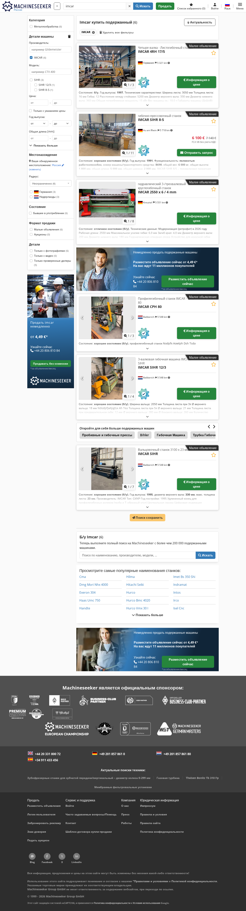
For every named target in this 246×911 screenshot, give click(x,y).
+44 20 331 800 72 (48, 754)
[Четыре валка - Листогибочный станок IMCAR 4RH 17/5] (107, 67)
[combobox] (50, 183)
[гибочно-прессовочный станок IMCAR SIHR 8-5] (107, 135)
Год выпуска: (37, 117)
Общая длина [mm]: (42, 131)
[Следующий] (132, 66)
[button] (240, 6)
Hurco (130, 592)
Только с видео (45, 255)
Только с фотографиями (51, 250)
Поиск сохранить (149, 517)
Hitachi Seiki (135, 585)
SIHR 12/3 (47, 85)
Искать (144, 6)
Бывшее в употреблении (50, 213)
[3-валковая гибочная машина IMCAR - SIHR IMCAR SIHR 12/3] (107, 378)
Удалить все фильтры (118, 32)
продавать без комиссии (50, 363)
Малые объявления (48, 229)
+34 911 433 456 (46, 760)
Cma (82, 577)
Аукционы (42, 234)
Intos (177, 592)
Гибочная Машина (171, 435)
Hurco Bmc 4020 (138, 600)
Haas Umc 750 (89, 600)
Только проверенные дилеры (52, 263)
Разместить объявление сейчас (188, 281)
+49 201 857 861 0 (112, 754)
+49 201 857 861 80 (177, 754)
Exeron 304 (87, 592)
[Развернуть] (147, 105)
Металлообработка (48, 26)
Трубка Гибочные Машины (214, 435)
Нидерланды (49, 197)
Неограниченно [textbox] (44, 183)
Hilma (130, 577)
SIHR (39, 80)
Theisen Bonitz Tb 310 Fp (202, 778)
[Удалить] (129, 6)
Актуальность (200, 22)
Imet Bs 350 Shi (184, 577)
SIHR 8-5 (46, 90)
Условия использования (146, 903)
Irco (176, 600)
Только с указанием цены (49, 111)
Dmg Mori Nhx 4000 (93, 585)
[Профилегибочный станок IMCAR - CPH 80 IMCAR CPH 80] (107, 318)
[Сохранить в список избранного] (213, 52)
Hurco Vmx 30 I (137, 608)
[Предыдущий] (82, 66)
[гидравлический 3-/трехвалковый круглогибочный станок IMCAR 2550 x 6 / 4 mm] (107, 203)
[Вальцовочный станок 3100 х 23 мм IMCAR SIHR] (107, 469)
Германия (47, 192)
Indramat (180, 585)
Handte (84, 608)
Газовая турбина (168, 778)
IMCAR (40, 57)
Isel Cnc (178, 608)
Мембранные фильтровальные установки (123, 787)
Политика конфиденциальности (112, 903)
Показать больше (149, 615)
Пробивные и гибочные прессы (107, 435)
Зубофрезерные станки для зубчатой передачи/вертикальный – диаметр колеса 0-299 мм (88, 778)
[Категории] (57, 6)
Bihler (144, 435)
